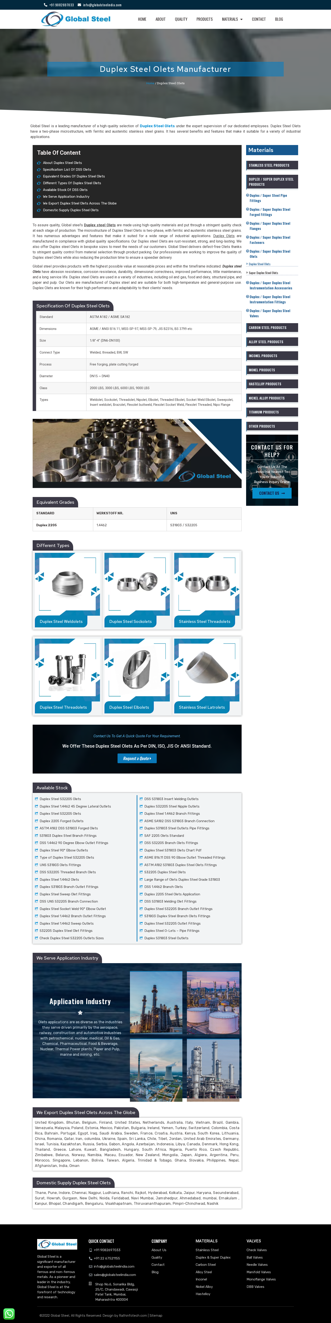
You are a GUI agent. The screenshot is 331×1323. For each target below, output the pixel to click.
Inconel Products (263, 355)
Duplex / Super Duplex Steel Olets (271, 254)
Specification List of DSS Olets (67, 170)
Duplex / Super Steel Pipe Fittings (270, 198)
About (161, 19)
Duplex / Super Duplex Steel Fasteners (271, 240)
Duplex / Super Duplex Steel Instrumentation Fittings (271, 299)
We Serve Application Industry (66, 197)
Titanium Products (264, 411)
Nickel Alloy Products (267, 397)
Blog (279, 19)
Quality (181, 19)
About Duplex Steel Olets (62, 163)
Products (205, 19)
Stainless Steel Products (269, 165)
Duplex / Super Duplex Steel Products (271, 182)
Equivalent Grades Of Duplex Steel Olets (74, 176)
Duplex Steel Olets (259, 263)
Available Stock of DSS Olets (65, 190)
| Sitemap (155, 1316)
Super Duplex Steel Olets (263, 272)
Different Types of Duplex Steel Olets (72, 183)
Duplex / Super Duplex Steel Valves (271, 313)
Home (142, 19)
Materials (230, 19)
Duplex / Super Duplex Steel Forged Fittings (271, 212)
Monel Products (262, 369)
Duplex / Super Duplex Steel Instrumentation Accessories (272, 285)
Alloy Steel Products (266, 341)
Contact (259, 19)
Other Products (262, 426)
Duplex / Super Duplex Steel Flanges (271, 226)
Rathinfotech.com (133, 1316)
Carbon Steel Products (267, 327)
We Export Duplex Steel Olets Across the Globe (80, 203)
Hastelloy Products (265, 383)
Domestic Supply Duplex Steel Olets (71, 210)
